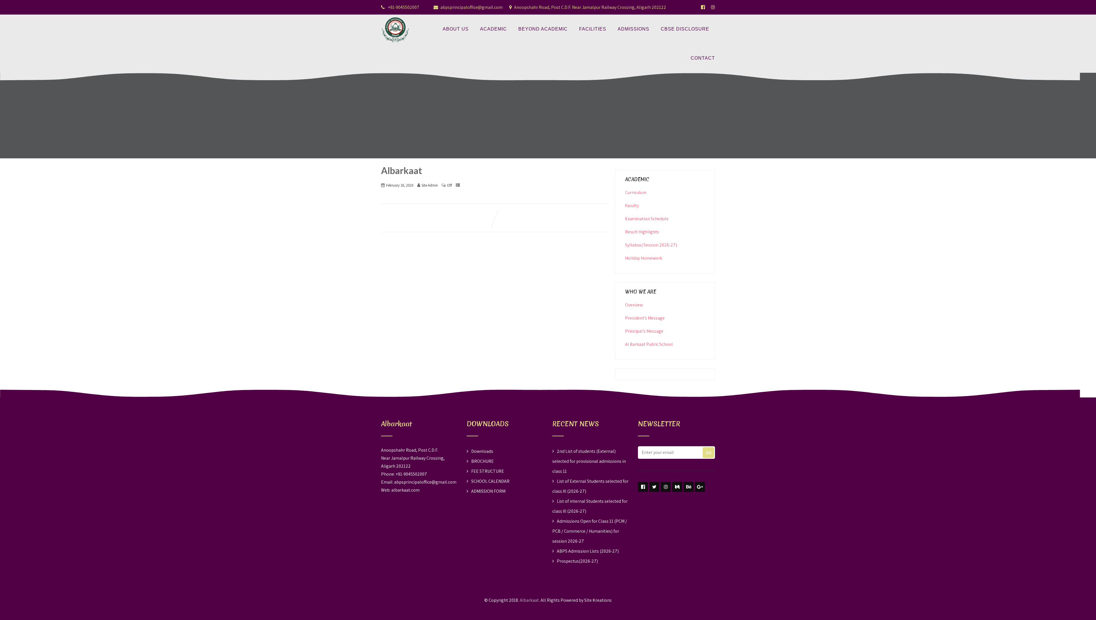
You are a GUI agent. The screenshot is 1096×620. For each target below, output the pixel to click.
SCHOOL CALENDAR (490, 481)
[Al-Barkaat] (395, 18)
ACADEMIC (493, 29)
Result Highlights (642, 232)
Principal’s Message (644, 331)
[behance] (689, 487)
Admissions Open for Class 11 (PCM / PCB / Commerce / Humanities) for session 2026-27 (589, 531)
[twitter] (654, 487)
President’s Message (645, 318)
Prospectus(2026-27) (577, 561)
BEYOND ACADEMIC (543, 29)
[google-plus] (700, 487)
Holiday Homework (643, 258)
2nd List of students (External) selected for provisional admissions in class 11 (589, 461)
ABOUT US (456, 29)
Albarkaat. (530, 600)
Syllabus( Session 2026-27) (651, 245)
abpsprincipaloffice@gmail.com (471, 7)
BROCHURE (482, 461)
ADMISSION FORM (488, 491)
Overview (634, 305)
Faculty (632, 206)
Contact (703, 58)
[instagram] (666, 487)
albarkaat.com (405, 490)
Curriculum (635, 192)
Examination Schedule (646, 219)
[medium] (677, 487)
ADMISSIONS (633, 29)
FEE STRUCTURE (487, 471)
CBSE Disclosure (685, 29)
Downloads (482, 451)
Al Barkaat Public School (649, 344)
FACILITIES (592, 29)
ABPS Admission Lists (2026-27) (588, 551)
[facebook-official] (703, 7)
